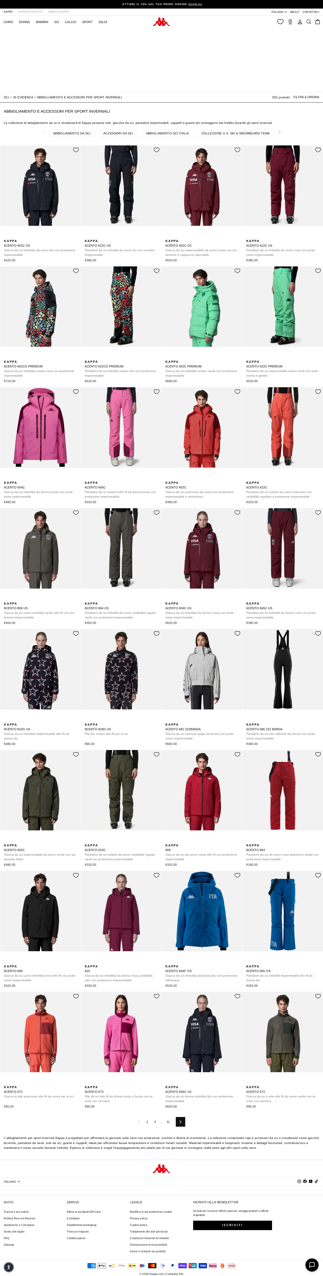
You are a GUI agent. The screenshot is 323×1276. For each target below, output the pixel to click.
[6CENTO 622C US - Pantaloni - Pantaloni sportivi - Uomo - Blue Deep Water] (102, 236)
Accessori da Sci (118, 133)
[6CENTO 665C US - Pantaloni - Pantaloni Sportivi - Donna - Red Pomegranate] (249, 599)
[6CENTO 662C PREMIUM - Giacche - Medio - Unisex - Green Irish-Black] (168, 357)
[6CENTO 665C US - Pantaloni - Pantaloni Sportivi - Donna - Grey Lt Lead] (256, 599)
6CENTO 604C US (200, 610)
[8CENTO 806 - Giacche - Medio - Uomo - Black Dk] (189, 840)
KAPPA (8, 11)
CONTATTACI (311, 12)
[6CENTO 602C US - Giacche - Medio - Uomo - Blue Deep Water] (14, 236)
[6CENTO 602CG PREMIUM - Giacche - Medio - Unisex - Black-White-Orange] (7, 357)
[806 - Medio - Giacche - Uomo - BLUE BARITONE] (28, 961)
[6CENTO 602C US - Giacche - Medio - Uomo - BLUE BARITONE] (7, 236)
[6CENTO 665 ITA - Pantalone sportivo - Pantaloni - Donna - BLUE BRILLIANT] (249, 961)
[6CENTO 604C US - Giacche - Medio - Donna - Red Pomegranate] (168, 599)
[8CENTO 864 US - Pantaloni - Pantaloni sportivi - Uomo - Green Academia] (88, 599)
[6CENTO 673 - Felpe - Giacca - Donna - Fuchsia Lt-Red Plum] (88, 1082)
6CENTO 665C (120, 489)
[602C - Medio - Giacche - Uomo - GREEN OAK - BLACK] (182, 478)
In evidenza (23, 97)
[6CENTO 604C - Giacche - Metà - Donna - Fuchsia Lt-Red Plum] (7, 478)
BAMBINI (42, 22)
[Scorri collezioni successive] (279, 132)
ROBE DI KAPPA (58, 11)
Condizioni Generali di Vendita (149, 1238)
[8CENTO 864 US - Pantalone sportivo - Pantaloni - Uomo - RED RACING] (109, 599)
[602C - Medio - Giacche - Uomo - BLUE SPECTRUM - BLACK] (175, 478)
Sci (56, 22)
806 (201, 852)
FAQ (6, 1238)
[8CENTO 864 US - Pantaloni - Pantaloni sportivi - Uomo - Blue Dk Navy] (102, 599)
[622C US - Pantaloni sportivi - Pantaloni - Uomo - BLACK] (95, 236)
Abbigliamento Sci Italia (167, 133)
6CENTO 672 (39, 1091)
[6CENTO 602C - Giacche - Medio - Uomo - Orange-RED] (168, 478)
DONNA (24, 22)
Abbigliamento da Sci (72, 133)
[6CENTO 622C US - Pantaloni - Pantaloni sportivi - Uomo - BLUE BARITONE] (88, 236)
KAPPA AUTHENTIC (30, 11)
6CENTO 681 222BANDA (199, 731)
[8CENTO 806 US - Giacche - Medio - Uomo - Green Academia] (7, 599)
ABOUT (294, 12)
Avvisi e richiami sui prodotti (147, 1251)
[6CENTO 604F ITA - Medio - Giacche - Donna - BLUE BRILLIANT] (168, 961)
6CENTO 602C (199, 489)
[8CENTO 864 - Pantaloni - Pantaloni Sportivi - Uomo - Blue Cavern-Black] (256, 840)
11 (168, 1122)
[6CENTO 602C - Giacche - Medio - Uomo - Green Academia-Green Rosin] (189, 478)
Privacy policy (138, 1218)
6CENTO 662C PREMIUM (201, 368)
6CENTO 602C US (39, 248)
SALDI (102, 22)
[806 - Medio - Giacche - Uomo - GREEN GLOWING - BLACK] (175, 840)
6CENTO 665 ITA (279, 973)
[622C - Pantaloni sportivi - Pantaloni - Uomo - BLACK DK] (263, 478)
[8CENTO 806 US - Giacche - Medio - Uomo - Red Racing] (21, 599)
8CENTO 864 (282, 852)
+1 (196, 840)
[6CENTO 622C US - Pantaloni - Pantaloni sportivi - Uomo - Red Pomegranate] (109, 236)
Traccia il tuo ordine (16, 1211)
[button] (9, 1267)
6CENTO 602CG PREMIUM (39, 368)
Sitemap (9, 1244)
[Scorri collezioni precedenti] (43, 132)
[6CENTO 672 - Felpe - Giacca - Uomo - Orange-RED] (7, 1082)
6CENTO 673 (119, 1094)
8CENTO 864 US (120, 610)
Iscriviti (232, 1225)
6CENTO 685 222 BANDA (281, 731)
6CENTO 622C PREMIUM (282, 368)
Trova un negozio (78, 1231)
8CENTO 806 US (39, 610)
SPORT (87, 22)
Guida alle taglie (14, 1231)
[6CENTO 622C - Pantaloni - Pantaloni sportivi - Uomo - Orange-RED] (249, 478)
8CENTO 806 (40, 973)
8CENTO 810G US (36, 731)
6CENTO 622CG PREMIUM (120, 368)
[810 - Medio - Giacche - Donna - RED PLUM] (88, 961)
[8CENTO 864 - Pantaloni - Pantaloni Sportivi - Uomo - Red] (249, 840)
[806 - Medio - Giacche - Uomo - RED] (168, 840)
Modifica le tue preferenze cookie (151, 1211)
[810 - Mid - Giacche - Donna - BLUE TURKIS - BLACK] (95, 961)
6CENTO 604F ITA (201, 973)
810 (118, 973)
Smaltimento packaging (81, 1225)
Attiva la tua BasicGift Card (84, 1211)
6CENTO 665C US (281, 610)
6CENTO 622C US (120, 248)
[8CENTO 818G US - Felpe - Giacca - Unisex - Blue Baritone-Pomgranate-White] (88, 720)
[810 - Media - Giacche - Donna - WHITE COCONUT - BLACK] (102, 961)
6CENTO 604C (39, 489)
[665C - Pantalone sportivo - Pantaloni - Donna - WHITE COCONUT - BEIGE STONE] (95, 478)
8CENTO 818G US (106, 729)
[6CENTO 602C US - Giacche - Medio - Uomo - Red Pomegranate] (21, 236)
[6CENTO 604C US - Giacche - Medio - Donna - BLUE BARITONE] (175, 599)
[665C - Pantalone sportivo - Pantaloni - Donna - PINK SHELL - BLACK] (102, 478)
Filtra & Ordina (306, 97)
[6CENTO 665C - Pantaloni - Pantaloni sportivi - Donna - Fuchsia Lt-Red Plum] (88, 478)
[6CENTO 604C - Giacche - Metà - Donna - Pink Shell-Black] (14, 478)
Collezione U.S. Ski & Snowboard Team (235, 133)
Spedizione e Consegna (19, 1225)
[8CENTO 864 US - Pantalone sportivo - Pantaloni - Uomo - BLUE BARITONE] (95, 599)
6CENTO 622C (279, 489)
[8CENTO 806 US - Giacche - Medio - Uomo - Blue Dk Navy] (14, 599)
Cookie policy (138, 1225)
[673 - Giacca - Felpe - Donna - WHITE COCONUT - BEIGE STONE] (95, 1082)
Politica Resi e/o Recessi (19, 1218)
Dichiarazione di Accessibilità (148, 1244)
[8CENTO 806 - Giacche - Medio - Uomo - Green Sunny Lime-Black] (182, 840)
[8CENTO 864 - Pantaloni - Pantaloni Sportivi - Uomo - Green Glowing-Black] (270, 840)
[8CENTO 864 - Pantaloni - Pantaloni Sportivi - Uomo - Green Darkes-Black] (263, 840)
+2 (276, 840)
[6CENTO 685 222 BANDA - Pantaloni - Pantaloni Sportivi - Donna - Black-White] (249, 720)
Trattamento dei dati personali (149, 1231)
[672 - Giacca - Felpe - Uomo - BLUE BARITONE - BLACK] (14, 1082)
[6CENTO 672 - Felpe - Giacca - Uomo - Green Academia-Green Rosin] (21, 1082)
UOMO (8, 22)
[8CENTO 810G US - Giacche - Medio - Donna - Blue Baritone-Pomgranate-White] (7, 720)
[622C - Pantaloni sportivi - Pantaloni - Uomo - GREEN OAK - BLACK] (256, 478)
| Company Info (174, 1274)
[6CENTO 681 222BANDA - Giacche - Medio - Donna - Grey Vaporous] (168, 720)
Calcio (70, 22)
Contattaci (73, 1218)
